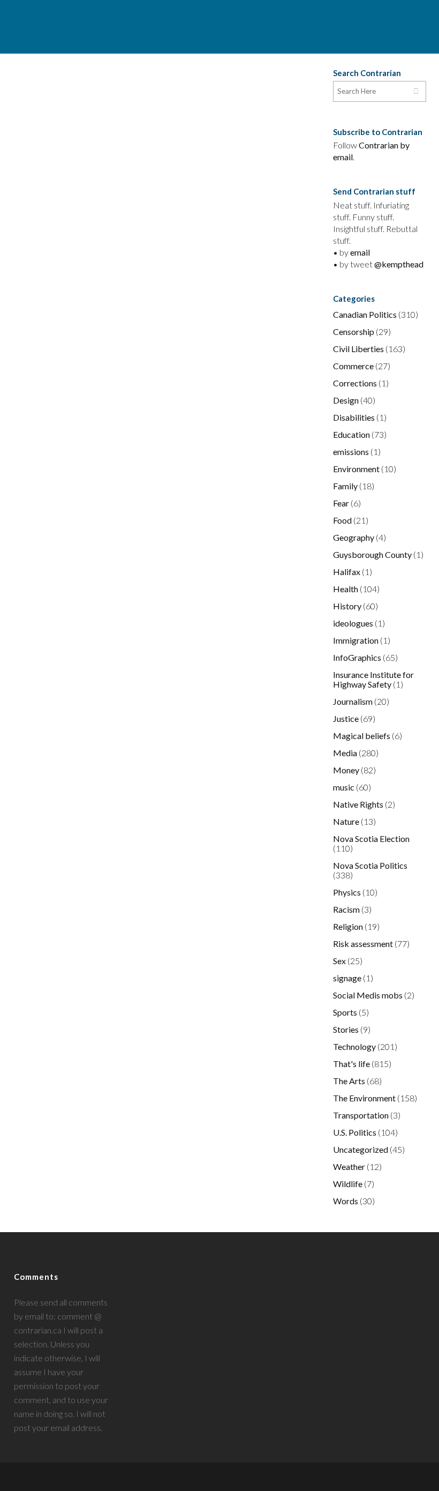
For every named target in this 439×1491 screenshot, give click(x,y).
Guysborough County (372, 554)
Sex (339, 961)
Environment (356, 469)
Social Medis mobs (368, 995)
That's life (351, 1063)
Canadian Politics (365, 314)
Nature (346, 821)
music (343, 787)
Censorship (353, 331)
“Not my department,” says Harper (222, 98)
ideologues (353, 623)
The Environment (364, 1098)
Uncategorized (360, 1149)
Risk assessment (363, 943)
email (360, 252)
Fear (341, 503)
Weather (349, 1166)
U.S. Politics (354, 1132)
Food (342, 520)
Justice (346, 718)
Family (345, 486)
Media (345, 753)
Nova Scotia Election (371, 838)
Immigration (356, 640)
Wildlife (347, 1184)
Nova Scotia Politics (370, 865)
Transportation (361, 1115)
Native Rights (358, 804)
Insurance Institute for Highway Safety (373, 679)
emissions (351, 451)
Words (345, 1201)
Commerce (353, 366)
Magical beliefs (361, 735)
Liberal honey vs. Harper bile (72, 91)
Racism (346, 909)
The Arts (349, 1081)
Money (346, 770)
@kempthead (398, 264)
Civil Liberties (358, 349)
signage (347, 978)
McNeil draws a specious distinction (226, 449)
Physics (347, 892)
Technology (354, 1046)
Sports (345, 1012)
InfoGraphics (357, 657)
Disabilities (354, 417)
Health (345, 589)
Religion (348, 926)
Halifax (346, 571)
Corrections (355, 383)
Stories (346, 1029)
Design (346, 400)
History (347, 606)
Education (351, 434)
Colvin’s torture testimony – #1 (69, 449)
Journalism (353, 701)
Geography (353, 537)
